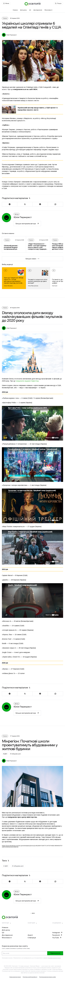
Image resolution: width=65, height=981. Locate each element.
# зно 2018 (13, 941)
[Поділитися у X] (24, 204)
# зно (4, 941)
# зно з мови (53, 941)
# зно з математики (40, 941)
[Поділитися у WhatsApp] (55, 204)
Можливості (48, 10)
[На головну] (32, 3)
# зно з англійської (25, 941)
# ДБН (5, 753)
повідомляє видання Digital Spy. (27, 381)
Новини (15, 10)
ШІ (30, 10)
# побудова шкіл (15, 753)
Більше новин (31, 258)
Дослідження (38, 10)
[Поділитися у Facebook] (40, 204)
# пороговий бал (8, 944)
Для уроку (23, 10)
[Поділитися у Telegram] (9, 204)
